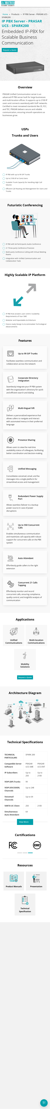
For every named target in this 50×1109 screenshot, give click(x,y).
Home (5, 14)
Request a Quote (9, 50)
